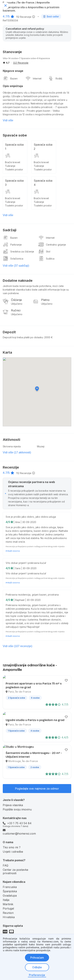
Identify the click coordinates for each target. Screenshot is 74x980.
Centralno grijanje (56, 244)
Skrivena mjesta (12, 446)
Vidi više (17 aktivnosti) (17, 452)
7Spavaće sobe (27, 58)
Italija (6, 900)
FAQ (5, 865)
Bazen (14, 78)
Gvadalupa (10, 895)
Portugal (8, 908)
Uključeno (16, 303)
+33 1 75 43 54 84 (19, 823)
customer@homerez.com (19, 833)
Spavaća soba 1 (14, 146)
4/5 (8, 522)
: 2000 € (48, 337)
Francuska (10, 887)
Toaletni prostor (14, 169)
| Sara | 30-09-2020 (25, 568)
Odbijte (37, 967)
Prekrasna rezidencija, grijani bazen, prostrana (32, 594)
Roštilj (59, 78)
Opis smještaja (13, 86)
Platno (45, 300)
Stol (48, 251)
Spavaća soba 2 (43, 146)
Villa (5, 58)
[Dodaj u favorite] (66, 680)
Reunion (8, 913)
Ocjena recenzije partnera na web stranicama (31, 484)
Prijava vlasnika (13, 805)
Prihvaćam (37, 957)
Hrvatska (9, 917)
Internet (37, 78)
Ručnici (15, 310)
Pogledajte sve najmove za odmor (37, 788)
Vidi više (8, 120)
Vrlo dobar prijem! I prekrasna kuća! (26, 562)
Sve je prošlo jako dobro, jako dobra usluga (31, 516)
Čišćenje (16, 300)
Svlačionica (16, 258)
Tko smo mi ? (11, 847)
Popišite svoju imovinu (17, 809)
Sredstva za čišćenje (22, 251)
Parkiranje (16, 244)
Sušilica (50, 258)
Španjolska (10, 891)
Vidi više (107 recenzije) (17, 646)
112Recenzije (23, 16)
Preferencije (37, 975)
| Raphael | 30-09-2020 (27, 599)
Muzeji (40, 446)
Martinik (8, 904)
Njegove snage (13, 71)
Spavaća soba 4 (43, 182)
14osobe (13, 58)
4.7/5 (6, 16)
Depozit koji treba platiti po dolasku (23, 337)
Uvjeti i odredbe (13, 851)
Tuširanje (10, 165)
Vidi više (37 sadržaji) (16, 265)
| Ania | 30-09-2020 (25, 522)
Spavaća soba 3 (14, 182)
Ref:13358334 (10, 20)
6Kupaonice (43, 58)
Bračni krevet (12, 162)
